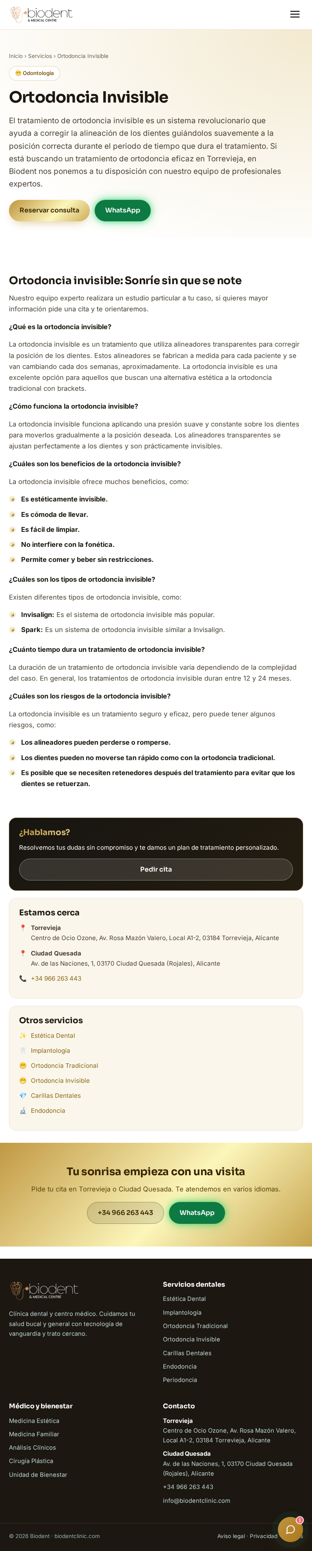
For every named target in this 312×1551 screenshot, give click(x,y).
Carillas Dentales (56, 1095)
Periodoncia (180, 1380)
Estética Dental (53, 1035)
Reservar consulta (49, 210)
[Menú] (295, 14)
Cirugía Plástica (31, 1461)
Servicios (40, 56)
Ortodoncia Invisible (60, 1080)
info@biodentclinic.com (196, 1500)
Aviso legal (231, 1536)
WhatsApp (122, 210)
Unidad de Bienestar (38, 1474)
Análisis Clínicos (32, 1447)
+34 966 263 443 (56, 978)
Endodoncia (48, 1110)
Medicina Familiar (34, 1434)
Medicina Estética (34, 1421)
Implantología (50, 1050)
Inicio (16, 56)
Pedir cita (156, 869)
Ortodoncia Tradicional (64, 1065)
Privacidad (263, 1536)
